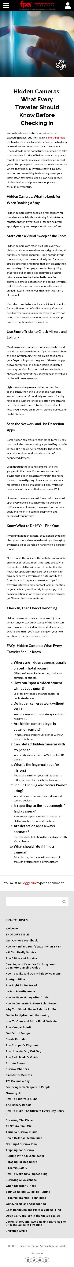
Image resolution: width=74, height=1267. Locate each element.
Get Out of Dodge (18, 1033)
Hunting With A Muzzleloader (25, 1155)
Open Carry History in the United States (33, 1215)
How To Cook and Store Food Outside (31, 1021)
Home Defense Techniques (24, 1138)
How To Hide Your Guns (22, 1098)
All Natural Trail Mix (18, 1126)
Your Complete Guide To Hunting (28, 1191)
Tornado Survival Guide (21, 1132)
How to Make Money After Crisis (27, 997)
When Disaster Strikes (21, 1185)
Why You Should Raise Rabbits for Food (32, 1009)
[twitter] (34, 1260)
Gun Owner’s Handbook (22, 940)
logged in (29, 883)
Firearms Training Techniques (26, 1197)
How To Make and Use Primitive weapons (33, 973)
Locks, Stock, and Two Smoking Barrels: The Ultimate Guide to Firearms (36, 1223)
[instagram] (46, 1260)
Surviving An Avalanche (21, 1179)
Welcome (12, 928)
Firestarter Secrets (19, 1075)
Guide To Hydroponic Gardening (27, 1015)
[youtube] (40, 1260)
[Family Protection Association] (37, 5)
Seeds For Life (16, 1039)
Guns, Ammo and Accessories (26, 1203)
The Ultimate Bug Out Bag (23, 1051)
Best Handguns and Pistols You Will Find (33, 1209)
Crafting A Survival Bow (21, 1144)
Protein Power (15, 1063)
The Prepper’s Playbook (22, 1045)
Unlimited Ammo (16, 1230)
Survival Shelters (17, 1069)
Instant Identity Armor (20, 991)
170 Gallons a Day (18, 1081)
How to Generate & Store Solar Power (31, 1003)
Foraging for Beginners (21, 1161)
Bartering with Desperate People (28, 1087)
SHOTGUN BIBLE (17, 934)
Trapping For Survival (20, 1150)
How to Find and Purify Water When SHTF (33, 946)
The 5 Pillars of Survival (22, 958)
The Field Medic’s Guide (22, 1057)
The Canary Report (18, 1104)
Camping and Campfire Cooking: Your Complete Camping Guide (31, 966)
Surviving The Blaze (19, 1120)
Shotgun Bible (15, 979)
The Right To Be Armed (21, 985)
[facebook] (28, 1260)
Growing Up (13, 1093)
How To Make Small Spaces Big (26, 1173)
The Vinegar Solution (20, 1027)
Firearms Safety (16, 1167)
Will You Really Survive (21, 952)
